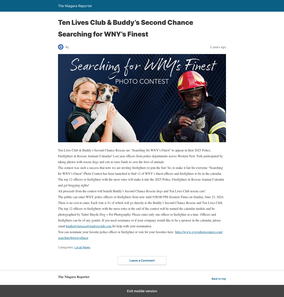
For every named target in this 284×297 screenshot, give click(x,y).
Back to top (219, 278)
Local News (82, 247)
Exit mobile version (142, 291)
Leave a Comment (142, 260)
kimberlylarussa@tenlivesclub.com (88, 226)
